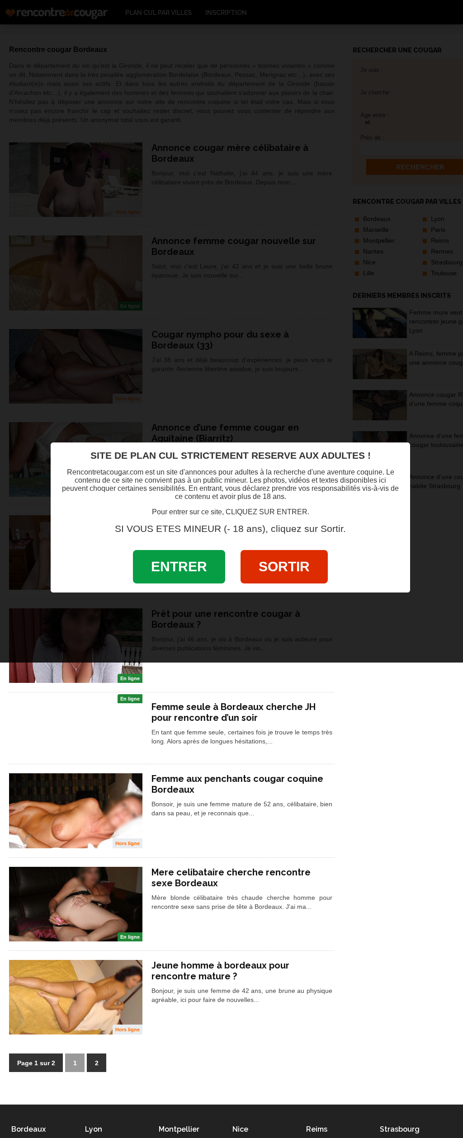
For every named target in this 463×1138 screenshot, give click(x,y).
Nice (240, 1129)
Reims (316, 1129)
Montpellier (179, 1129)
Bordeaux (28, 1129)
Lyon (93, 1129)
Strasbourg (400, 1129)
